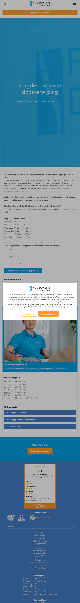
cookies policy (48, 302)
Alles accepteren (48, 314)
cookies (71, 297)
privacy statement (52, 307)
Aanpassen (29, 314)
